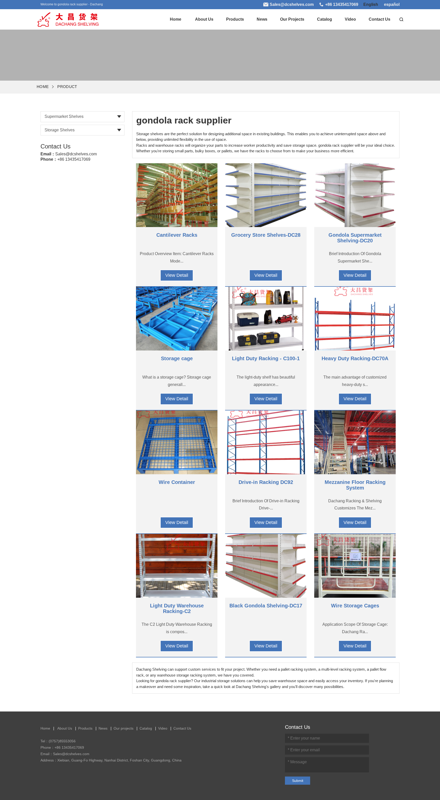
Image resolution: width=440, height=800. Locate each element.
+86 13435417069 (73, 159)
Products (235, 19)
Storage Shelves (60, 130)
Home (175, 19)
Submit (297, 781)
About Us (204, 19)
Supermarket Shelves (64, 116)
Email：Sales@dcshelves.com (64, 754)
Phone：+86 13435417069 (62, 747)
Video (350, 19)
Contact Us (379, 19)
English (370, 4)
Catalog (324, 19)
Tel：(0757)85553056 (58, 741)
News (262, 19)
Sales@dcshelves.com (76, 154)
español (392, 4)
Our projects (292, 19)
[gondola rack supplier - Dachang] (68, 18)
